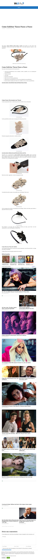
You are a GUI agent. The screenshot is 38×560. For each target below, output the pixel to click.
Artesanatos (3, 28)
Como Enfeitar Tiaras (6, 526)
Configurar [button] (3, 557)
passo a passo (12, 526)
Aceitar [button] (8, 557)
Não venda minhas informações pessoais (9, 555)
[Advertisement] (19, 19)
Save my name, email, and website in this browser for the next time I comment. (17, 548)
